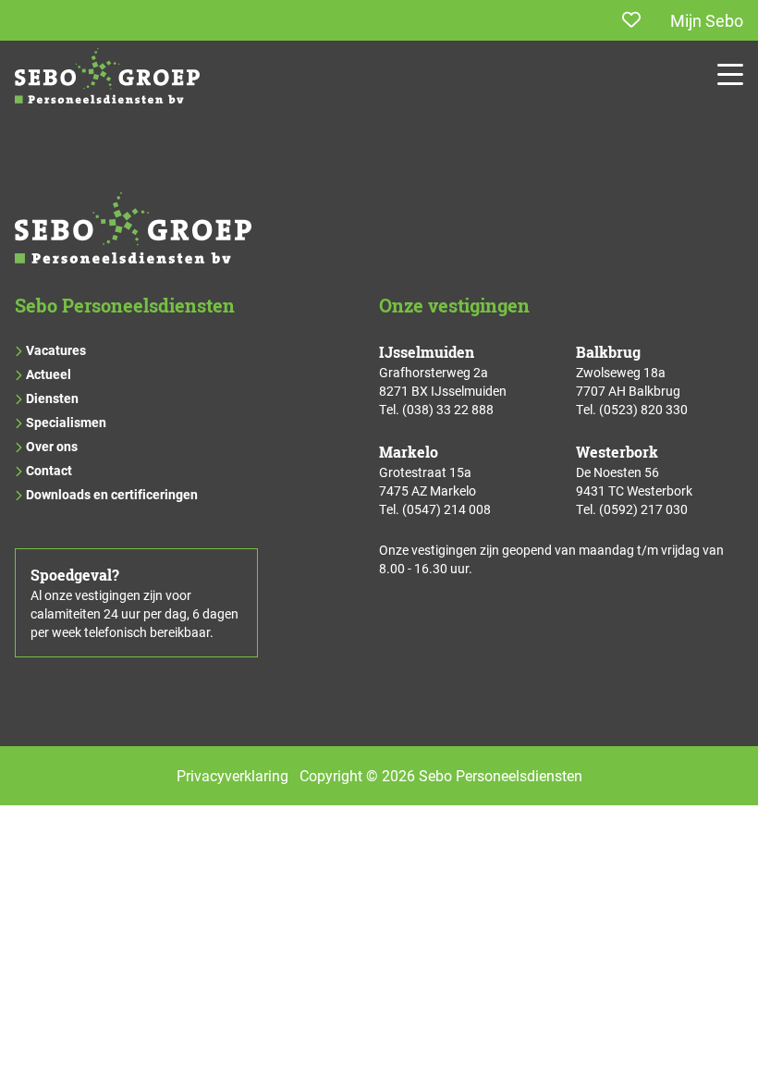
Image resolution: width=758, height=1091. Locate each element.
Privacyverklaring (232, 775)
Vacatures (56, 350)
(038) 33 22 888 (448, 409)
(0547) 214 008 (446, 509)
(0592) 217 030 (643, 509)
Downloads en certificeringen (112, 494)
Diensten (52, 398)
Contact (49, 470)
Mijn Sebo (706, 20)
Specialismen (66, 422)
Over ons (52, 446)
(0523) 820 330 (643, 409)
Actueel (48, 374)
